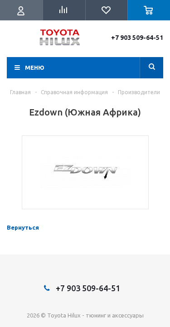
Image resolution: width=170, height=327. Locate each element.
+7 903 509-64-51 (137, 37)
